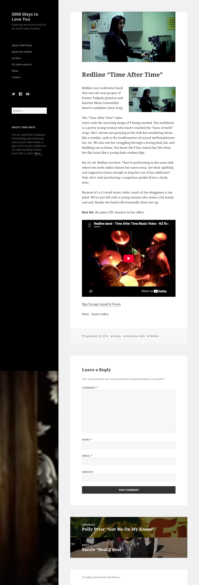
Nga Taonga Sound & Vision (101, 304)
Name (87, 439)
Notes (15, 71)
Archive (16, 58)
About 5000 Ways (22, 45)
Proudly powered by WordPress (101, 577)
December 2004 (135, 336)
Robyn (117, 336)
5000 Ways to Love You (25, 16)
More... (38, 153)
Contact (16, 77)
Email (87, 455)
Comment (90, 387)
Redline (154, 336)
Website (87, 472)
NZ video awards (22, 64)
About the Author (22, 51)
